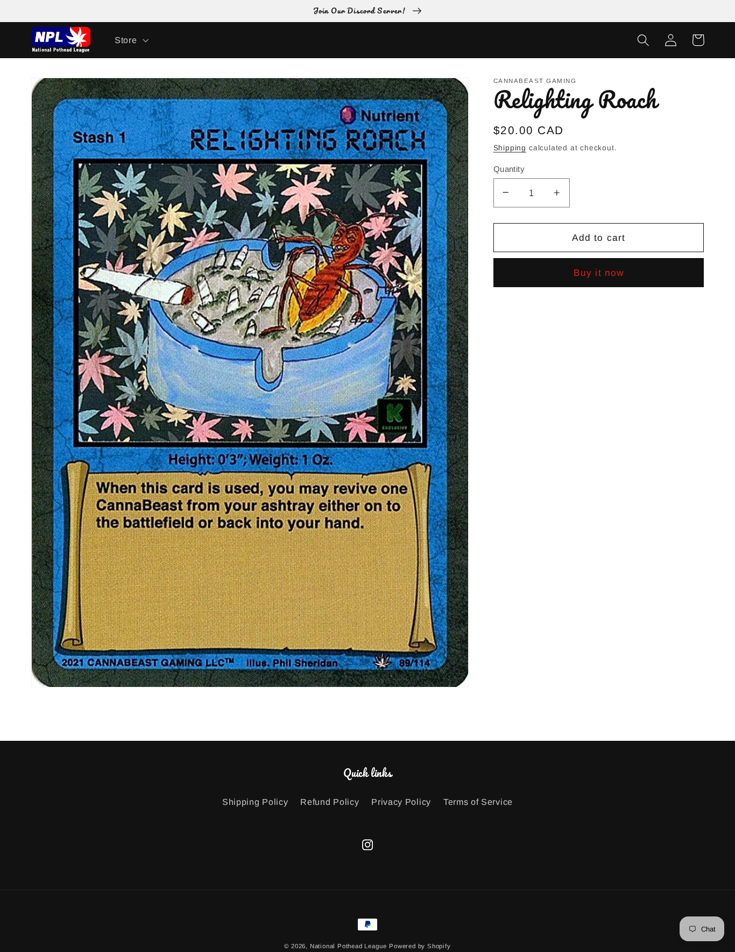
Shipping (509, 147)
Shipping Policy (255, 802)
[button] (130, 40)
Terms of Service (478, 802)
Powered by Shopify (420, 946)
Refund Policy (329, 802)
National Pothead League (348, 946)
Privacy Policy (401, 802)
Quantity (509, 168)
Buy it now (599, 272)
